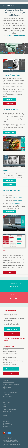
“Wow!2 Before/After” (15, 199)
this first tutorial (16, 203)
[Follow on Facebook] (7, 433)
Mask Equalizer (18, 200)
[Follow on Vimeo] (9, 433)
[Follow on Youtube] (4, 433)
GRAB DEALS (14, 298)
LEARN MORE (14, 287)
